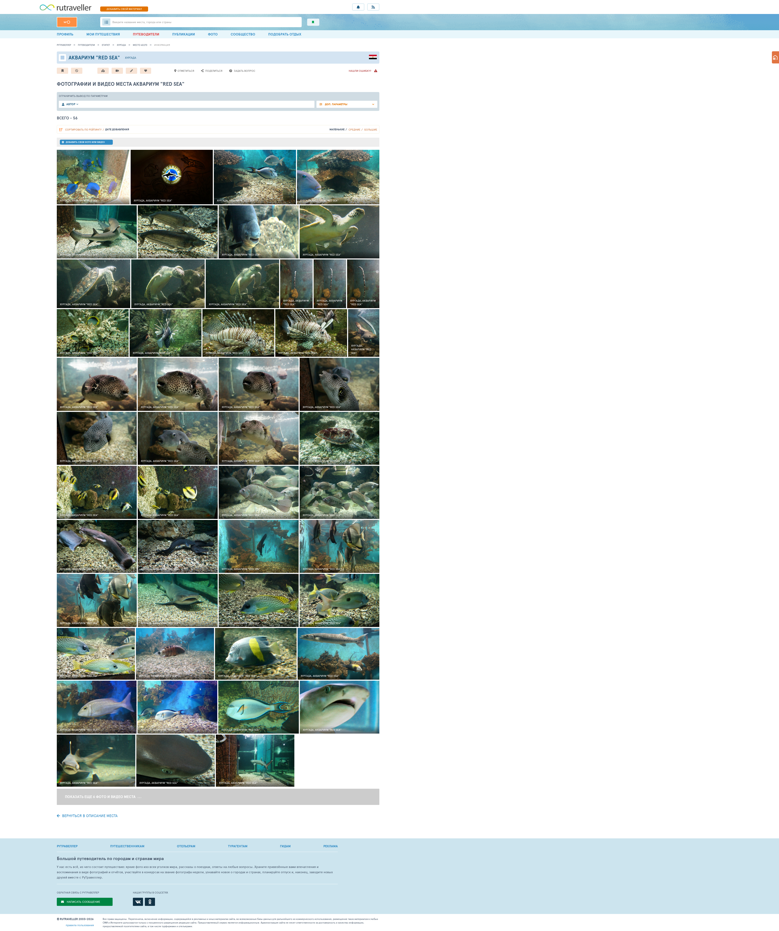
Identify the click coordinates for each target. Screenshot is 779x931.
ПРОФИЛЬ (65, 34)
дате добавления (117, 129)
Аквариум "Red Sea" (94, 57)
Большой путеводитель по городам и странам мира (110, 858)
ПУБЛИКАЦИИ (183, 34)
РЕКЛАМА (330, 846)
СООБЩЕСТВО (243, 34)
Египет (106, 44)
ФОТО (213, 34)
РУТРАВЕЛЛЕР (67, 846)
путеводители (86, 44)
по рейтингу (83, 129)
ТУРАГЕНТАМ (237, 846)
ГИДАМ (285, 846)
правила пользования (80, 925)
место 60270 (140, 44)
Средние (354, 129)
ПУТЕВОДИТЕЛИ (146, 34)
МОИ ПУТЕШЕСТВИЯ (103, 34)
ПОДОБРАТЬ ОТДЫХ (284, 34)
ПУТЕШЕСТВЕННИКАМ (127, 846)
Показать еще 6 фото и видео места (100, 796)
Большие (370, 129)
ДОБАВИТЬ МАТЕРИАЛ (124, 9)
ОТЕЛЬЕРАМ (186, 846)
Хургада (121, 44)
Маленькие (336, 129)
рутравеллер (64, 44)
